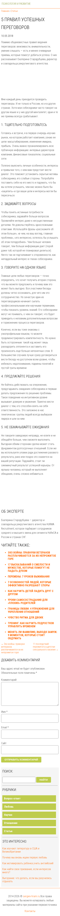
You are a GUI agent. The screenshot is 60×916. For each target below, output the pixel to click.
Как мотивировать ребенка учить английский (27, 863)
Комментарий (8, 679)
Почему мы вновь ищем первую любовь (24, 857)
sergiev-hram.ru (31, 896)
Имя (4, 711)
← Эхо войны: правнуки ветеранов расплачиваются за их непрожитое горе (13, 648)
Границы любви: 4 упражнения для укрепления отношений (31, 610)
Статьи (8, 831)
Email (5, 727)
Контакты (30, 911)
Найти (44, 779)
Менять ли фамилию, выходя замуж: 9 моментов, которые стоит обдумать (32, 635)
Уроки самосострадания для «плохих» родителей (28, 601)
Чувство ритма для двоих (25, 617)
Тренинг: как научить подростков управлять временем (31, 625)
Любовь (9, 806)
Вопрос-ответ (12, 798)
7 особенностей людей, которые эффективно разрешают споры (29, 584)
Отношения (10, 823)
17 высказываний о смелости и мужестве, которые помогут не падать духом (29, 567)
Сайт (3, 743)
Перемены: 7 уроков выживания (29, 576)
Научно (8, 814)
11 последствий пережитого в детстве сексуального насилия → (45, 647)
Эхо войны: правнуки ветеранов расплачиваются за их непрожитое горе (32, 555)
